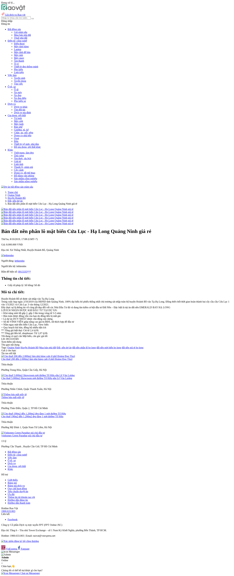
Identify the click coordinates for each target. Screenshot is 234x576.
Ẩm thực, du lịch (22, 158)
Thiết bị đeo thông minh (26, 66)
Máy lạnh (19, 124)
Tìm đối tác (19, 109)
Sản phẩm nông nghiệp (25, 181)
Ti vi (16, 63)
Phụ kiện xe (20, 101)
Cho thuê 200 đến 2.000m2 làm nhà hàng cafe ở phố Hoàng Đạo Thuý (37, 359)
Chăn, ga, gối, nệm (23, 132)
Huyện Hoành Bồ (17, 198)
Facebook (13, 519)
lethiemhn (20, 260)
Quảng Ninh (14, 195)
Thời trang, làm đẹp (24, 152)
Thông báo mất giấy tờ (12, 397)
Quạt (16, 138)
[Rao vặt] (13, 10)
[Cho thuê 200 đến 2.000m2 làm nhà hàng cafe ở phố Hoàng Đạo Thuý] (38, 356)
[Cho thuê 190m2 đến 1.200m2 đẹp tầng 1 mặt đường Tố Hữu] (33, 413)
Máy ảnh (18, 55)
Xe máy (18, 92)
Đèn (16, 141)
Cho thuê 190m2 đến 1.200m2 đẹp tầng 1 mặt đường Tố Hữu (32, 416)
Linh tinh (18, 164)
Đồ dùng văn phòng (24, 175)
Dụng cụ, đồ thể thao (24, 172)
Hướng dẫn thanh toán (19, 503)
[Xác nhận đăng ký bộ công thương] (20, 541)
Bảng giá (12, 482)
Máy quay (19, 58)
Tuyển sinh (19, 78)
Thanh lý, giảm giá (23, 167)
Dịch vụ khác (21, 106)
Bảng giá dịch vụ (16, 485)
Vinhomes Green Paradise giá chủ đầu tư (21, 435)
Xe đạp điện (20, 98)
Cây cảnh (19, 170)
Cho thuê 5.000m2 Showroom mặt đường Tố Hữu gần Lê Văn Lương (36, 378)
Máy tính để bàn (22, 52)
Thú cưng (19, 155)
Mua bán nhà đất (22, 35)
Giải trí (17, 161)
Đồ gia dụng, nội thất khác (27, 147)
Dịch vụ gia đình (22, 112)
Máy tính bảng (21, 46)
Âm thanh (19, 60)
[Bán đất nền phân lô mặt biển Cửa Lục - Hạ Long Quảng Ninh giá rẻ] (37, 209)
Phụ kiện (18, 69)
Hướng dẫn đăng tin (18, 500)
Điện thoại (19, 43)
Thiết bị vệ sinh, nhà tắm (26, 144)
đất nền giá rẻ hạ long (132, 347)
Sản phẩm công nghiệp (25, 178)
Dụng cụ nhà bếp (22, 135)
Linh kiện (19, 72)
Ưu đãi (11, 494)
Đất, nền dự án (15, 200)
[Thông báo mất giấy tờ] (14, 394)
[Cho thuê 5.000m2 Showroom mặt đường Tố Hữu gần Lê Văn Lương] (38, 375)
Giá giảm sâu (20, 32)
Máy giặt (18, 121)
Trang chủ (13, 192)
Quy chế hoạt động (17, 488)
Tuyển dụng (20, 81)
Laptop (17, 49)
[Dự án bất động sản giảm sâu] (17, 186)
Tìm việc (18, 83)
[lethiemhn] (7, 255)
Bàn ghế (18, 127)
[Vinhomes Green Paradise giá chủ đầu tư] (23, 432)
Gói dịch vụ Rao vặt (15, 14)
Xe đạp (17, 95)
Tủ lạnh (18, 118)
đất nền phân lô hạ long (84, 347)
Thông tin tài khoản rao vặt (21, 497)
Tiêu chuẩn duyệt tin (18, 491)
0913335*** (24, 271)
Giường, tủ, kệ (21, 129)
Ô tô (16, 89)
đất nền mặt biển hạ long (108, 347)
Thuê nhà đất (20, 38)
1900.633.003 (8, 511)
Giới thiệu (13, 480)
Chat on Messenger (30, 573)
